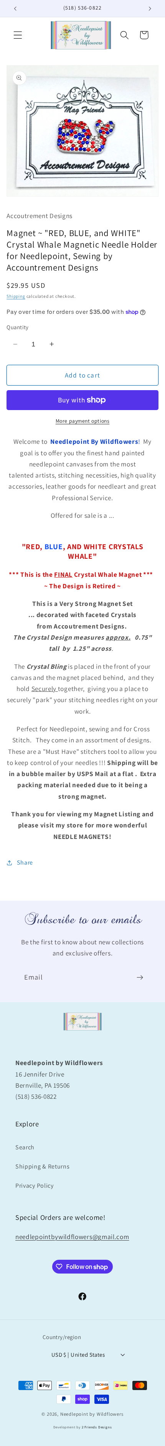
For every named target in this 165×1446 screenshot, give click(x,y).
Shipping (16, 296)
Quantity (18, 327)
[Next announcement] (150, 8)
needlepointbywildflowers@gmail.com (72, 1236)
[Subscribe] (140, 978)
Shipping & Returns (42, 1166)
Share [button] (25, 862)
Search (25, 1147)
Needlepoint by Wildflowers (92, 1414)
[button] (18, 35)
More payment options (83, 420)
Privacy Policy (34, 1186)
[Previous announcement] (15, 8)
